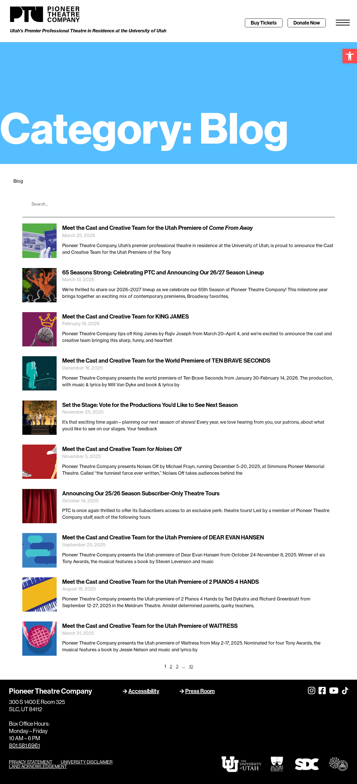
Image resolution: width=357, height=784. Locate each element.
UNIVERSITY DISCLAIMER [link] (86, 762)
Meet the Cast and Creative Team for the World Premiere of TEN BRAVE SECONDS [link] (166, 360)
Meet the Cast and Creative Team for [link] (122, 449)
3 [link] (177, 666)
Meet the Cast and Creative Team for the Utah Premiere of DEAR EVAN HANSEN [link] (163, 537)
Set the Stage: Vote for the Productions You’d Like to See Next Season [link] (150, 405)
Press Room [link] (200, 690)
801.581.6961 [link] (24, 745)
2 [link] (171, 666)
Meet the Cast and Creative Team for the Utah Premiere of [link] (157, 227)
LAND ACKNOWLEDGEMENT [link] (38, 766)
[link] (349, 56)
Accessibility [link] (143, 690)
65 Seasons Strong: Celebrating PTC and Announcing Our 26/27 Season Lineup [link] (163, 272)
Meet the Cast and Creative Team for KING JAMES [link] (125, 316)
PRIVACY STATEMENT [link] (30, 762)
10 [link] (191, 666)
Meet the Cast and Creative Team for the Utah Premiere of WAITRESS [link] (150, 625)
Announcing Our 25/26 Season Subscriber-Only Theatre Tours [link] (140, 493)
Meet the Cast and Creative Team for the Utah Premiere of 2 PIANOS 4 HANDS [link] (160, 581)
